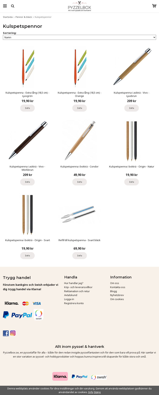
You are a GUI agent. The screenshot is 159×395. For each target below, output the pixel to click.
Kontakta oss (117, 287)
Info (27, 108)
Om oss (114, 283)
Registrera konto (74, 303)
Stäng (97, 392)
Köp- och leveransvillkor (78, 287)
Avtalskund (70, 295)
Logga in (69, 299)
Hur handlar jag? (73, 283)
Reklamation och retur (77, 291)
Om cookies (117, 299)
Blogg (113, 291)
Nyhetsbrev (117, 295)
